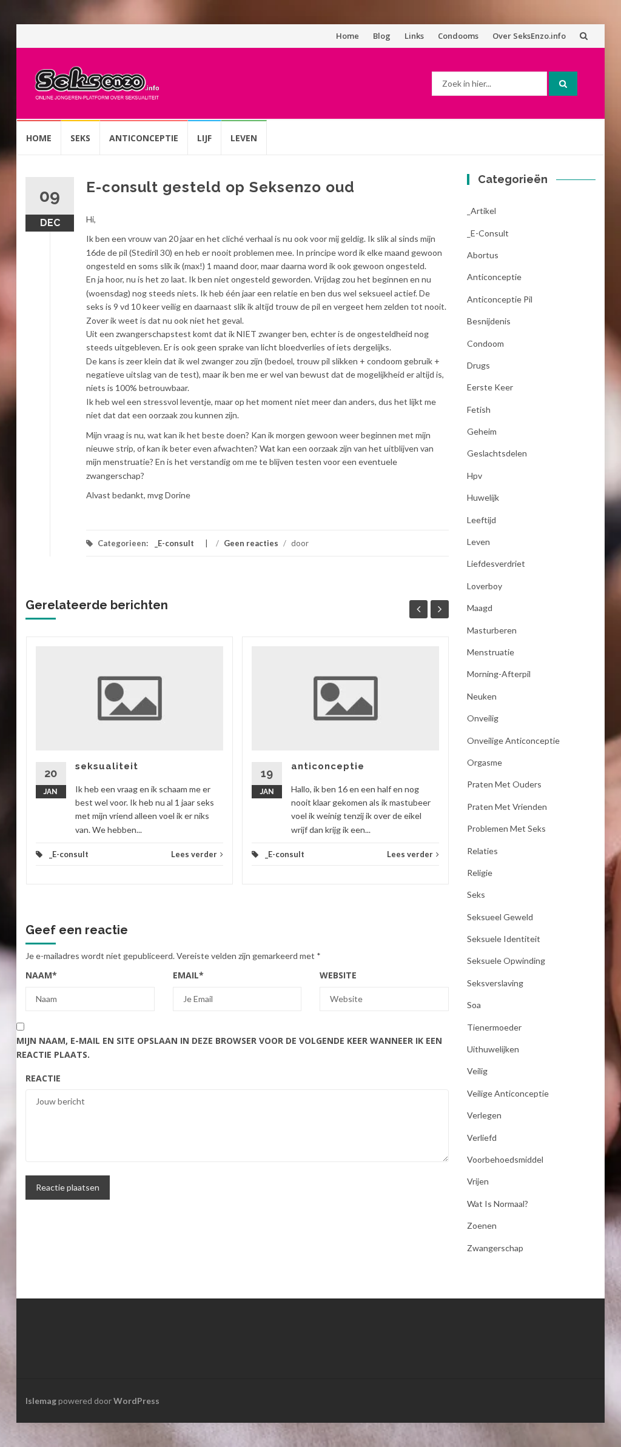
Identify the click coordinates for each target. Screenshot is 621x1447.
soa (474, 1005)
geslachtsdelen (497, 453)
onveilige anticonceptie (513, 740)
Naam (41, 975)
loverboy (484, 586)
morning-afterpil (499, 674)
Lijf (204, 138)
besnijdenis (489, 321)
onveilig (482, 718)
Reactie (43, 1078)
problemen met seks (506, 828)
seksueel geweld (500, 917)
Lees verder (194, 854)
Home (347, 35)
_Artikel (481, 211)
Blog (382, 35)
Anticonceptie (143, 138)
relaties (482, 851)
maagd (479, 608)
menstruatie (490, 652)
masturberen (492, 630)
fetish (479, 409)
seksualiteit (106, 766)
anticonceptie (327, 766)
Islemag (40, 1400)
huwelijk (483, 497)
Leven (243, 138)
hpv (474, 475)
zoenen (482, 1225)
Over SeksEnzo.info (529, 35)
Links (414, 35)
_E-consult (174, 543)
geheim (482, 431)
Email (188, 975)
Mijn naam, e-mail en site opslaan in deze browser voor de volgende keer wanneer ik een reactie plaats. (229, 1047)
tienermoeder (494, 1027)
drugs (478, 365)
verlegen (484, 1115)
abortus (482, 255)
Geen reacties (251, 543)
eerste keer (490, 387)
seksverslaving (495, 983)
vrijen (478, 1181)
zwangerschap (495, 1248)
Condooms (458, 35)
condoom (485, 343)
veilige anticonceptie (508, 1093)
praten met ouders (504, 784)
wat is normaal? (497, 1203)
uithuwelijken (493, 1049)
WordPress (136, 1400)
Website (338, 975)
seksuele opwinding (506, 960)
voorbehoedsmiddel (505, 1159)
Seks (80, 138)
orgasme (484, 762)
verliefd (482, 1137)
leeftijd (481, 520)
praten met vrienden (507, 806)
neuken (482, 696)
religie (479, 872)
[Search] (563, 84)
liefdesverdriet (496, 563)
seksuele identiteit (503, 939)
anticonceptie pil (499, 299)
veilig (477, 1071)
